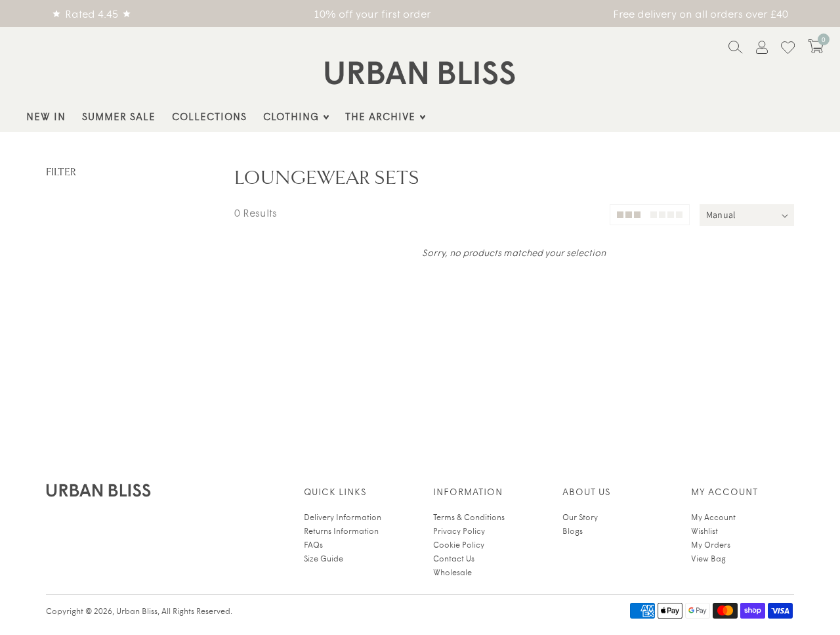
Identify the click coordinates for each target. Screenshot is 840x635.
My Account (713, 517)
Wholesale (452, 572)
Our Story (580, 517)
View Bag (708, 558)
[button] (816, 46)
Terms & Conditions (469, 517)
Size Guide (323, 558)
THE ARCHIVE (380, 116)
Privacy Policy (459, 530)
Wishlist (704, 530)
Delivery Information (342, 517)
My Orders (710, 544)
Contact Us (453, 558)
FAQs (313, 544)
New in (46, 116)
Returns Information (341, 530)
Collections (209, 116)
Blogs (572, 530)
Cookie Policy (458, 544)
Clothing (291, 116)
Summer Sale (119, 116)
